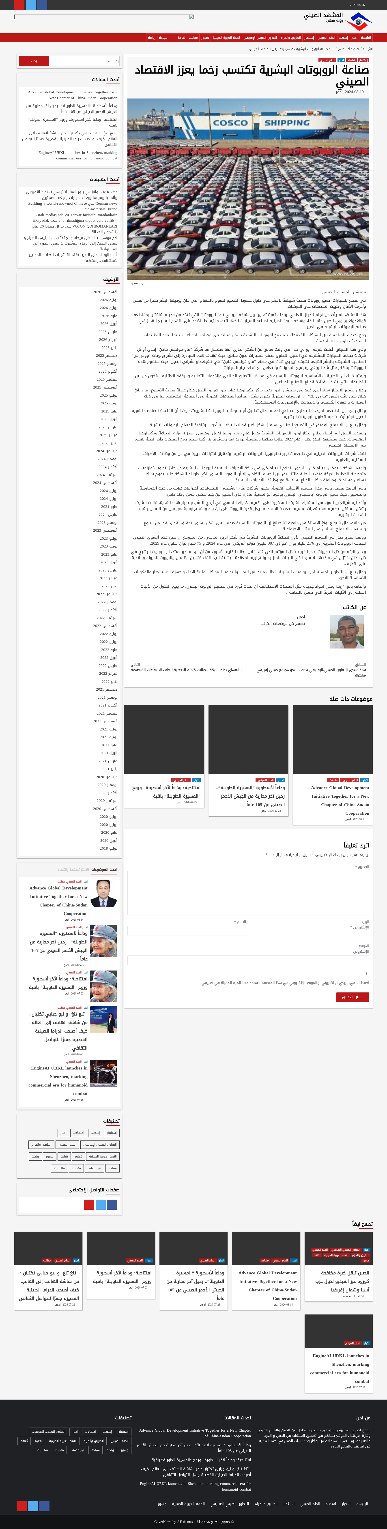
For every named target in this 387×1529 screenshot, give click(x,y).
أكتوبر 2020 (108, 793)
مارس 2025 (108, 427)
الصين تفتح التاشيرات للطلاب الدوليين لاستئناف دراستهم (72, 257)
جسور (205, 38)
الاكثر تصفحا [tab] (79, 869)
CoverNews (162, 1521)
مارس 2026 (108, 332)
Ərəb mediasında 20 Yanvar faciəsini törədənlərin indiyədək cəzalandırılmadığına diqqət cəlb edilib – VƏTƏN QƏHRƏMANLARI (75, 220)
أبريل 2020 (108, 841)
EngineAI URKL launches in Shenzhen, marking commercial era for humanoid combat (78, 156)
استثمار (289, 1503)
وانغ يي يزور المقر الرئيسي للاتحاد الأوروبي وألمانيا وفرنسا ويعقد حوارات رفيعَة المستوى (71, 194)
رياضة (151, 38)
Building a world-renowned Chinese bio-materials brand (72, 206)
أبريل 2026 (108, 324)
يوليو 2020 (108, 817)
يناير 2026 (109, 348)
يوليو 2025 (108, 396)
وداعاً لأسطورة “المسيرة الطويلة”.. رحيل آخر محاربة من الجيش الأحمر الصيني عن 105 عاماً (250, 796)
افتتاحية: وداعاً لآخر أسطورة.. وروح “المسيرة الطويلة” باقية (166, 791)
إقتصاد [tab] (63, 869)
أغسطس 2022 (105, 626)
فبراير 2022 (108, 674)
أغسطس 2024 (105, 483)
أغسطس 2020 (105, 809)
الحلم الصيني (326, 38)
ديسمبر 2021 (106, 690)
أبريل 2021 (108, 753)
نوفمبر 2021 (107, 698)
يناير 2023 (109, 586)
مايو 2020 (109, 833)
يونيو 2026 (108, 308)
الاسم (240, 922)
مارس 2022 (108, 666)
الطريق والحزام (291, 38)
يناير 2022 (109, 682)
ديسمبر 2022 (106, 594)
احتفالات (78, 1133)
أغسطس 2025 (105, 387)
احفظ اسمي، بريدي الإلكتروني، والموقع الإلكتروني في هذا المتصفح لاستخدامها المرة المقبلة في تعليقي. (285, 983)
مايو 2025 (109, 411)
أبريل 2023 (108, 562)
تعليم (78, 1156)
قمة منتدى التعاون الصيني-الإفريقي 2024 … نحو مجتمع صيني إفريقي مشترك (311, 670)
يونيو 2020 (108, 825)
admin (347, 1296)
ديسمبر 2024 (106, 451)
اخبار (354, 38)
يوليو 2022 (108, 634)
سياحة (163, 38)
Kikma (112, 191)
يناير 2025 (109, 443)
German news (106, 203)
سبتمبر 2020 (107, 801)
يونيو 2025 (108, 403)
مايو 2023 (109, 555)
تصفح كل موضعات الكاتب (282, 623)
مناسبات (59, 1168)
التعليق (362, 867)
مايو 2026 (109, 316)
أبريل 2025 (108, 419)
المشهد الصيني (323, 15)
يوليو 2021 (108, 729)
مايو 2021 (109, 745)
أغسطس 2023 (105, 531)
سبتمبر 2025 (107, 380)
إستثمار (309, 38)
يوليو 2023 (108, 539)
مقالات (193, 38)
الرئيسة (366, 38)
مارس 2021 (108, 761)
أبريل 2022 (108, 658)
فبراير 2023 (108, 578)
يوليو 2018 (108, 849)
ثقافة (181, 38)
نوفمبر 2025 (107, 364)
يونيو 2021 (108, 737)
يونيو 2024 (108, 499)
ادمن (338, 92)
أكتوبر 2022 (108, 610)
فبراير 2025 (108, 435)
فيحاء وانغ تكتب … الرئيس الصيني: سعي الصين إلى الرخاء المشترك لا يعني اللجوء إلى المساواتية (70, 243)
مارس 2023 (108, 570)
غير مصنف (94, 1168)
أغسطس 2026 (105, 292)
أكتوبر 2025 (108, 372)
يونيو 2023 (108, 546)
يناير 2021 (109, 769)
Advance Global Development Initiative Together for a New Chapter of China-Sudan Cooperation (340, 800)
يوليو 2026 (108, 300)
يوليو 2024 (108, 491)
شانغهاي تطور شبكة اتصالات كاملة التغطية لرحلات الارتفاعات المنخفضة (187, 667)
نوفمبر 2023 (107, 523)
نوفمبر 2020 (107, 785)
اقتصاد (331, 1503)
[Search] (17, 38)
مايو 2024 (109, 507)
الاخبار (346, 1503)
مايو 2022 (109, 650)
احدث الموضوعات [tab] (104, 869)
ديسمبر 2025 (106, 356)
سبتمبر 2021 (107, 714)
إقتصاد (343, 38)
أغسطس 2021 (105, 721)
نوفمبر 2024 (107, 459)
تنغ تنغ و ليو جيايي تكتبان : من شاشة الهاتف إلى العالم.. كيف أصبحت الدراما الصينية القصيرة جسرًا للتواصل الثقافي (69, 139)
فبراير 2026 (108, 340)
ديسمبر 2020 (106, 777)
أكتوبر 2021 (108, 705)
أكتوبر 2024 (108, 467)
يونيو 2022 (108, 642)
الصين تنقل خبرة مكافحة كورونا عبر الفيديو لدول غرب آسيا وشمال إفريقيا (342, 1281)
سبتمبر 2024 (107, 475)
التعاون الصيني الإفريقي (260, 38)
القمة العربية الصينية (226, 38)
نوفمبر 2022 (107, 602)
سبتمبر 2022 (107, 618)
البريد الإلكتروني (359, 924)
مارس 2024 (108, 515)
